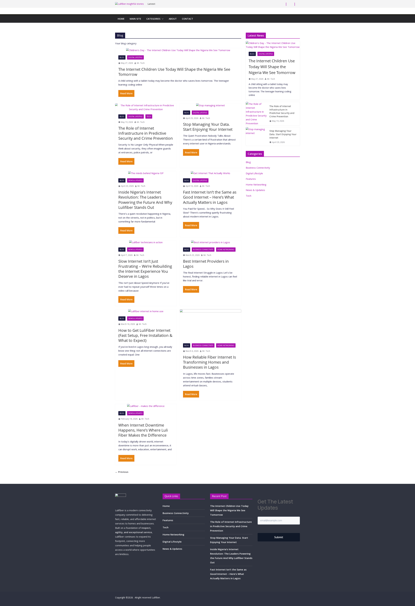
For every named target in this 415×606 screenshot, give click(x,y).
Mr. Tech (141, 63)
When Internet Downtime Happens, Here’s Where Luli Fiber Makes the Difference (143, 430)
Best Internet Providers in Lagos (206, 263)
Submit (278, 537)
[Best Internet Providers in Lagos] (210, 242)
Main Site (135, 18)
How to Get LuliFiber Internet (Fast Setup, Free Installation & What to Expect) (145, 335)
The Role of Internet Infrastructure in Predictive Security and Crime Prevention (145, 133)
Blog (122, 57)
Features (251, 178)
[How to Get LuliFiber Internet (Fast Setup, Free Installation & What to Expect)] (146, 311)
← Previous (121, 471)
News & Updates (135, 180)
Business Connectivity (203, 249)
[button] (162, 19)
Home (121, 18)
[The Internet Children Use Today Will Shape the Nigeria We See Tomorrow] (178, 50)
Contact (187, 18)
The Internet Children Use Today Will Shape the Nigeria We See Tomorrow (174, 72)
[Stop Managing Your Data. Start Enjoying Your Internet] (210, 105)
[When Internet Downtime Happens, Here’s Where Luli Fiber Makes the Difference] (146, 406)
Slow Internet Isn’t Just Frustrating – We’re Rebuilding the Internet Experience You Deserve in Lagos (145, 268)
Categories (153, 18)
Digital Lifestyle (135, 57)
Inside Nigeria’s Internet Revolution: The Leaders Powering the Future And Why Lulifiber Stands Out (145, 199)
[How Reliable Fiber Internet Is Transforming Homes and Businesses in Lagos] (210, 324)
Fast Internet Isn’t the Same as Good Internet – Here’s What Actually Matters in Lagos (209, 197)
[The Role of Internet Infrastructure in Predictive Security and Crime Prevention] (146, 107)
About (173, 18)
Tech (149, 116)
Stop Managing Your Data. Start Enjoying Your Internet (207, 127)
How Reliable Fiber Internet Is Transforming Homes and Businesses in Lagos (209, 362)
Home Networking (225, 249)
